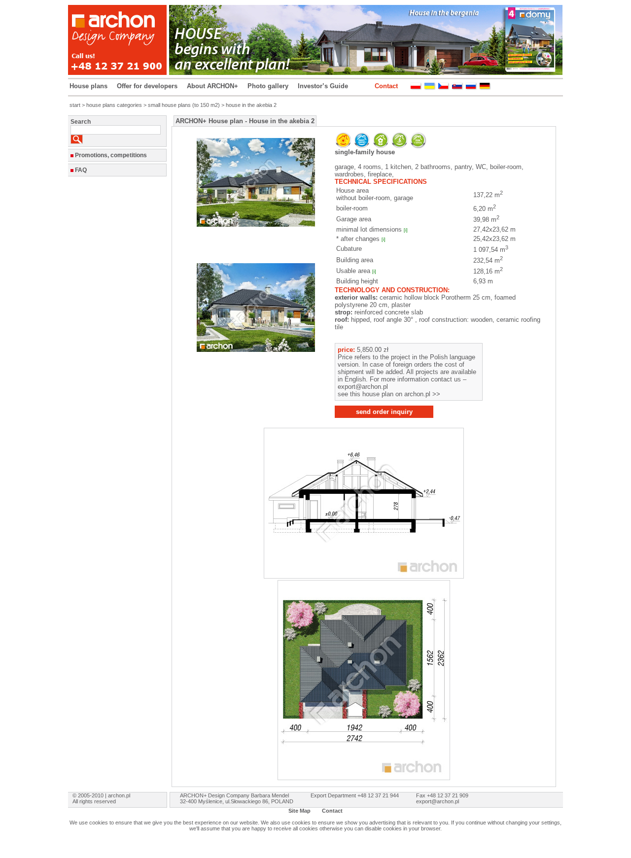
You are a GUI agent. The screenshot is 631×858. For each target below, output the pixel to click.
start (75, 105)
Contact (386, 86)
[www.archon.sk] (457, 88)
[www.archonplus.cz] (444, 88)
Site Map (299, 811)
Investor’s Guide (323, 86)
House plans (88, 86)
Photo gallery (267, 86)
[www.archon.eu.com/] (485, 88)
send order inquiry (384, 411)
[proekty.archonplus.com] (471, 88)
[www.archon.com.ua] (430, 88)
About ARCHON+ (212, 86)
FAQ (81, 170)
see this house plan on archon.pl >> (389, 394)
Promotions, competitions (111, 155)
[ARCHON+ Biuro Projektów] (416, 88)
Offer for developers (147, 86)
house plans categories (114, 105)
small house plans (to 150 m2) (184, 105)
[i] (406, 230)
